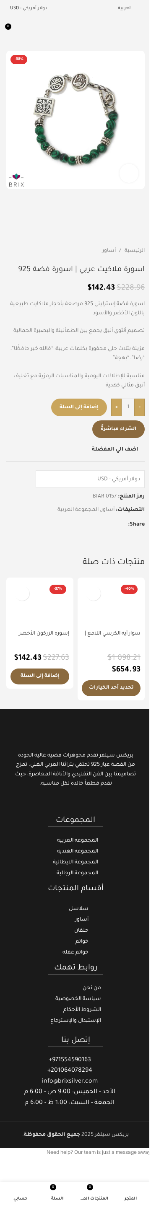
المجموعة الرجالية (77, 873)
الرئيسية (135, 251)
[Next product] (11, 251)
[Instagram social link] (75, 803)
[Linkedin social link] (103, 525)
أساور (109, 251)
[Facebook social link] (123, 525)
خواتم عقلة (75, 953)
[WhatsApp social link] (93, 525)
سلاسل (79, 909)
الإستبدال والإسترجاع (75, 1021)
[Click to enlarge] (129, 173)
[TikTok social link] (65, 803)
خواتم (82, 942)
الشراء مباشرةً (118, 429)
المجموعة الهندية (77, 852)
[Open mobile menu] (141, 29)
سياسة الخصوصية (78, 999)
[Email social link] (113, 525)
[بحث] (27, 29)
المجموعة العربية (78, 510)
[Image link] (75, 732)
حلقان (81, 931)
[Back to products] (21, 251)
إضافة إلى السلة (79, 407)
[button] (39, 676)
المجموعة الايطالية (75, 863)
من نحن (92, 988)
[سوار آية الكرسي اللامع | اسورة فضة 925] (111, 604)
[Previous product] (31, 251)
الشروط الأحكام (82, 1010)
